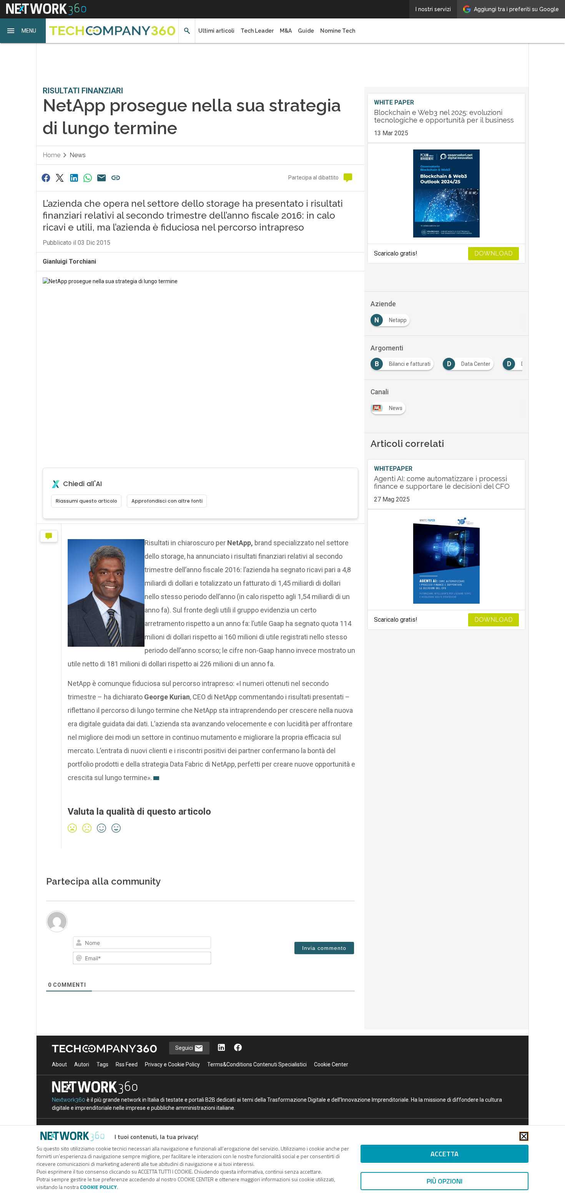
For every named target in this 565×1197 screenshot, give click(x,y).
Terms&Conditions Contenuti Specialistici (257, 1064)
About (59, 1064)
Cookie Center (331, 1064)
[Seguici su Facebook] (238, 1048)
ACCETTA (444, 1154)
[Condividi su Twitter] (59, 178)
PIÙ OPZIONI (444, 1181)
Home (51, 155)
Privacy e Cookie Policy (172, 1064)
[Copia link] (116, 178)
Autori (81, 1064)
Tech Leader (257, 31)
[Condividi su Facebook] (46, 178)
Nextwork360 (68, 1100)
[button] (23, 30)
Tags (102, 1064)
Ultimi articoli (216, 31)
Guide (306, 31)
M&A (286, 31)
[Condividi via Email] (102, 178)
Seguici (184, 1048)
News (78, 155)
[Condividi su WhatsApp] (87, 178)
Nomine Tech (337, 31)
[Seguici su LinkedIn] (221, 1048)
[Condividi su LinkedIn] (74, 178)
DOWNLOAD (493, 253)
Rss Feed (127, 1064)
